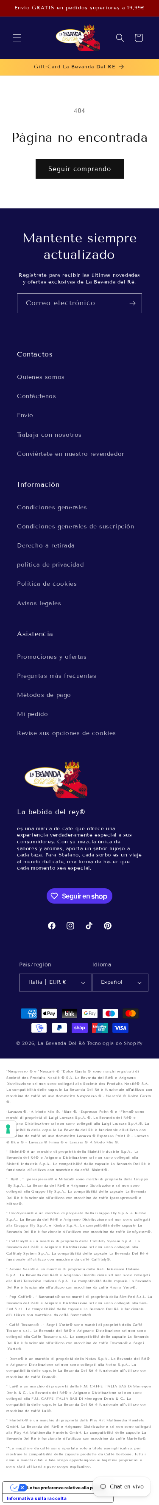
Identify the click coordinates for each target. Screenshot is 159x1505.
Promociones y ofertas (52, 656)
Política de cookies (47, 583)
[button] (17, 37)
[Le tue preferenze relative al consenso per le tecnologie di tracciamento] (8, 1129)
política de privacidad (50, 564)
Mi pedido (32, 714)
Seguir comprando (79, 169)
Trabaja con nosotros (49, 434)
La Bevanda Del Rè (61, 1043)
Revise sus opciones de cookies (66, 733)
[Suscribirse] (132, 303)
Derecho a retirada (46, 545)
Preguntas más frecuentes (56, 675)
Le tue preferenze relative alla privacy (66, 1487)
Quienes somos (41, 377)
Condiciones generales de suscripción (75, 526)
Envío (25, 415)
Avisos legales (39, 603)
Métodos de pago (44, 695)
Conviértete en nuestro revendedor (70, 454)
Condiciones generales (52, 507)
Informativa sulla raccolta (37, 1498)
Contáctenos (36, 396)
